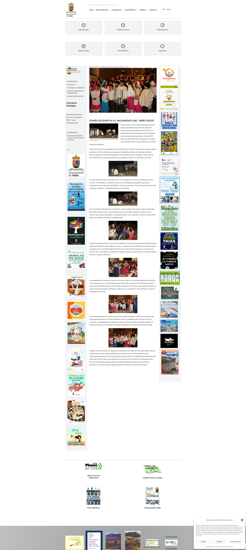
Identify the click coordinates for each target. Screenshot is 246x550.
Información (72, 81)
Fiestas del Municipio (75, 88)
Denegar (219, 541)
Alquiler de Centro (75, 96)
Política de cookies (210, 546)
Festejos (71, 85)
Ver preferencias (235, 541)
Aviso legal (230, 546)
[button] (242, 520)
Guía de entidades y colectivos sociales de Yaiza (75, 138)
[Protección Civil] (169, 351)
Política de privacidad (221, 546)
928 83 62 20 (73, 123)
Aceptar (203, 541)
